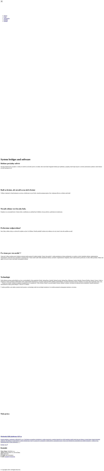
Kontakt (6, 21)
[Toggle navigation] (2, 1)
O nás (5, 17)
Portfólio (6, 19)
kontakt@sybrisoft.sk (10, 456)
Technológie (7, 18)
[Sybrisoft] (12, 13)
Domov (5, 15)
